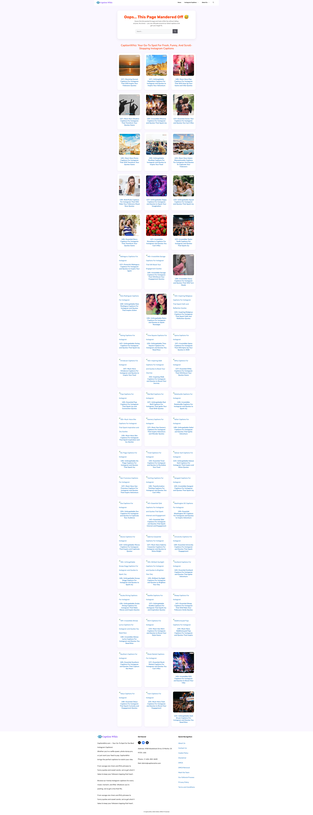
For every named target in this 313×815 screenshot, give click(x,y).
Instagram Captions (190, 2)
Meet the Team (183, 772)
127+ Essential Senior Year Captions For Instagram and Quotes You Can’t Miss (183, 121)
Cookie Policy (183, 753)
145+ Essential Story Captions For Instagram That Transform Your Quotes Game (129, 242)
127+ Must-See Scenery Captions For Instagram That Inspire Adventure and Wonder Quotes (156, 430)
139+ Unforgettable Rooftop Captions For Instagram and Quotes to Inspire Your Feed (156, 161)
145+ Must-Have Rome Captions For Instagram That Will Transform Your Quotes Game (129, 161)
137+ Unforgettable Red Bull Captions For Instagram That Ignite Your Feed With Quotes (156, 405)
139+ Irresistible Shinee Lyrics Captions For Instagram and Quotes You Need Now (129, 640)
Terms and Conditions (186, 787)
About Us (204, 2)
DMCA (180, 763)
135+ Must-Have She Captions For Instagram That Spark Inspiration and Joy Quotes (129, 438)
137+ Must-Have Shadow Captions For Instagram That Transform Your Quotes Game (129, 122)
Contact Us (182, 748)
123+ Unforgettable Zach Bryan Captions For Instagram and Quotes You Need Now (183, 719)
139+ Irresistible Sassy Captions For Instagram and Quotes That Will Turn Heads (183, 282)
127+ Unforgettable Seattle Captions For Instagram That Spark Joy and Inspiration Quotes (156, 606)
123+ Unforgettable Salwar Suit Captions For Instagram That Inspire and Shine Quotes (183, 464)
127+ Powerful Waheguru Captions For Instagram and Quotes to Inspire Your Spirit (129, 267)
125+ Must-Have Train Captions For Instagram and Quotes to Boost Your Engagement (156, 705)
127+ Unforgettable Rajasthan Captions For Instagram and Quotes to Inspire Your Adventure (156, 82)
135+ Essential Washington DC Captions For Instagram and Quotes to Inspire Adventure (184, 514)
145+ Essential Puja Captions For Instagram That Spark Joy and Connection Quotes (129, 405)
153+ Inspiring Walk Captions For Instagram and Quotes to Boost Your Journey (156, 380)
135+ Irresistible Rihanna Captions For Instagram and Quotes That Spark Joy (156, 121)
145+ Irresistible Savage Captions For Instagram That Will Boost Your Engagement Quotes (156, 276)
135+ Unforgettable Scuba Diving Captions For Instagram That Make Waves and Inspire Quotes (129, 606)
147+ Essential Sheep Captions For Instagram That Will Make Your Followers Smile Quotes (183, 606)
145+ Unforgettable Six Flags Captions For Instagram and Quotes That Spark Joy (129, 464)
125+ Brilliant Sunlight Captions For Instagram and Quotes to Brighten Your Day (156, 581)
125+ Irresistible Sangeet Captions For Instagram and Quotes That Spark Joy (183, 488)
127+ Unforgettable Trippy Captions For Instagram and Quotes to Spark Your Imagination (156, 203)
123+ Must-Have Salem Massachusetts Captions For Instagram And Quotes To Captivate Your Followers (183, 162)
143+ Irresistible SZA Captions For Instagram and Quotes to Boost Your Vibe (183, 679)
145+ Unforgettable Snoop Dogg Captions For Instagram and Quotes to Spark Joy (129, 581)
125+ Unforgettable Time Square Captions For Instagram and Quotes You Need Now (156, 346)
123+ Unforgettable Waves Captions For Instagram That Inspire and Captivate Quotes (129, 548)
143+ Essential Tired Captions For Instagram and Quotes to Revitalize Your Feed (156, 464)
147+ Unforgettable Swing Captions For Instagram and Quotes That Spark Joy (129, 345)
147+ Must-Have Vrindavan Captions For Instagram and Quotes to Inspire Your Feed (129, 372)
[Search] (175, 31)
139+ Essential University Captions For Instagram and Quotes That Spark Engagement (183, 548)
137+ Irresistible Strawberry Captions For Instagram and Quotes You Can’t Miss (156, 242)
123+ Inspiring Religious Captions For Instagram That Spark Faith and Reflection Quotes (183, 315)
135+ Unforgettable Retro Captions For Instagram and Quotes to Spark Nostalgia (156, 321)
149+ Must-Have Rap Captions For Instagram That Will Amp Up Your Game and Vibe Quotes (184, 82)
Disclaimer (182, 758)
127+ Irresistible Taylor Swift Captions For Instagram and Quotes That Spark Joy (183, 242)
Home (179, 2)
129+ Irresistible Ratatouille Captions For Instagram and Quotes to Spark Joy (183, 405)
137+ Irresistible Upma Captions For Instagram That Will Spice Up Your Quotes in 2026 (183, 346)
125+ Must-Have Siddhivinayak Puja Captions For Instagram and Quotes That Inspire (183, 632)
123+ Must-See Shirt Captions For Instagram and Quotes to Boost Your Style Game (156, 632)
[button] (213, 2)
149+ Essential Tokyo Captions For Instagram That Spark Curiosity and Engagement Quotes (129, 705)
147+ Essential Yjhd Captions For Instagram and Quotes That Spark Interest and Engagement (156, 522)
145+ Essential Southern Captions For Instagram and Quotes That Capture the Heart (129, 665)
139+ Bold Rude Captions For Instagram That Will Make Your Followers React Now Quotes (129, 203)
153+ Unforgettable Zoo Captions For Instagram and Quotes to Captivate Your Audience (129, 514)
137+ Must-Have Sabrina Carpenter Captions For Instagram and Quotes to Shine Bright (156, 548)
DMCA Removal (184, 768)
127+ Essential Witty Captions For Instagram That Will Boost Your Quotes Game (184, 372)
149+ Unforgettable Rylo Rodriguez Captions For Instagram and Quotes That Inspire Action (129, 307)
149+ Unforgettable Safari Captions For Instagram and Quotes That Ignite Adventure (184, 430)
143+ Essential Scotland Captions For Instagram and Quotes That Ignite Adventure (183, 573)
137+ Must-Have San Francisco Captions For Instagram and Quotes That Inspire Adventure (129, 489)
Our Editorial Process (186, 777)
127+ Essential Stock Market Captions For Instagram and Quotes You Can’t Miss (156, 665)
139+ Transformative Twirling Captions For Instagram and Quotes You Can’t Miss (156, 489)
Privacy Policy (183, 782)
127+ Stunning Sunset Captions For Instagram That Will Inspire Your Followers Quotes (129, 82)
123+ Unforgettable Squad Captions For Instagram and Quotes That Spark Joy (183, 202)
